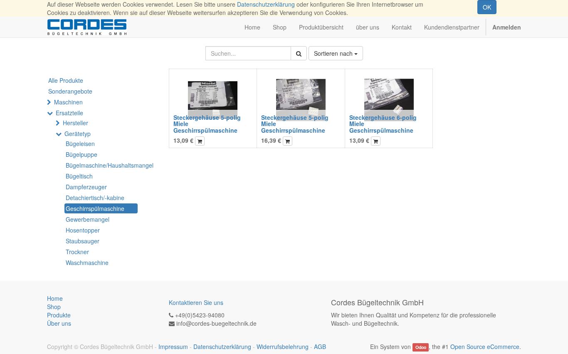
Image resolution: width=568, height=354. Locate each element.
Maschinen (68, 102)
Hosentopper (83, 230)
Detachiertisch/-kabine (95, 197)
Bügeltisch (79, 176)
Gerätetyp (77, 133)
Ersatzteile (69, 113)
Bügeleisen (80, 143)
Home (55, 298)
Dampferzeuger (86, 187)
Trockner (77, 252)
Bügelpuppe (81, 154)
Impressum (173, 346)
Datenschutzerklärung (266, 4)
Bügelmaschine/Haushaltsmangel (102, 165)
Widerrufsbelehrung (283, 346)
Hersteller (75, 123)
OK (487, 7)
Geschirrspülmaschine (95, 208)
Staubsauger (82, 241)
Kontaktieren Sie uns (196, 302)
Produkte (59, 315)
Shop (54, 306)
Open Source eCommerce (484, 346)
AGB (320, 346)
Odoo (420, 347)
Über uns (59, 323)
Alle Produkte (65, 80)
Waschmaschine (87, 262)
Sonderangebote (70, 91)
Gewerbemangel (87, 219)
